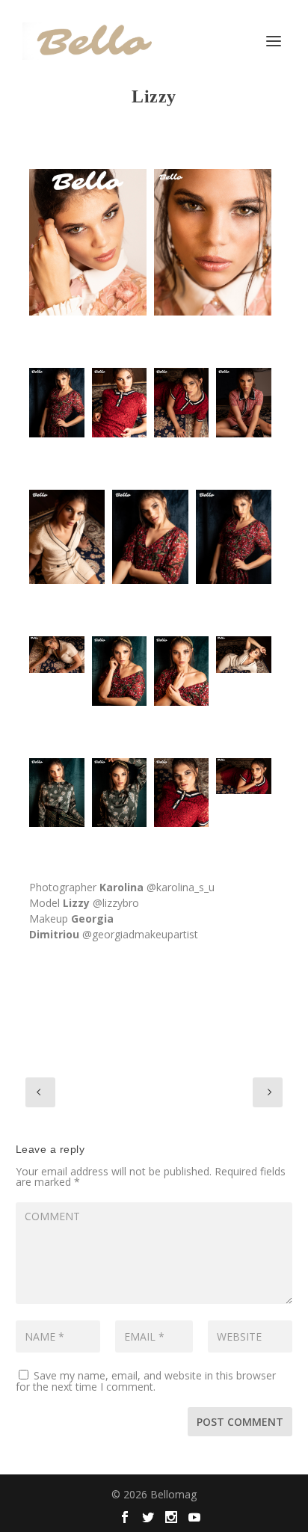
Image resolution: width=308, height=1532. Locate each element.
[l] (88, 242)
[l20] (243, 654)
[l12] (119, 670)
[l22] (56, 654)
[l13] (181, 670)
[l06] (243, 402)
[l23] (243, 776)
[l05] (181, 402)
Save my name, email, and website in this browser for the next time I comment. (146, 1381)
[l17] (212, 242)
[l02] (56, 402)
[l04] (119, 402)
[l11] (233, 537)
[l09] (67, 537)
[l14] (56, 792)
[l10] (150, 537)
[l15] (119, 792)
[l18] (181, 792)
